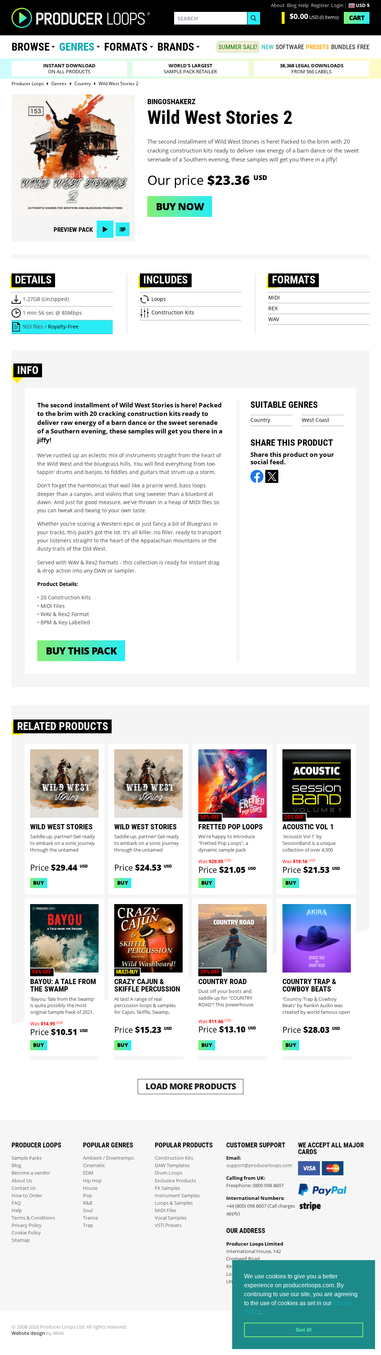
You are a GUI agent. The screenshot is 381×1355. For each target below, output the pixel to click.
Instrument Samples (177, 1195)
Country (260, 419)
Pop (87, 1195)
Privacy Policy (27, 1225)
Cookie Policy (26, 1233)
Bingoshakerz (171, 101)
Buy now (180, 206)
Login (337, 5)
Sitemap (21, 1240)
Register (320, 5)
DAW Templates (172, 1165)
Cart (356, 17)
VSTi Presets (168, 1225)
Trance (90, 1218)
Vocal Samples (170, 1218)
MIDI (274, 297)
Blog (292, 5)
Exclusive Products (175, 1181)
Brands (175, 47)
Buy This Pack (81, 650)
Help (303, 5)
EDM (88, 1173)
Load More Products (190, 1086)
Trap (88, 1225)
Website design (28, 1333)
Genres (77, 47)
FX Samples (167, 1188)
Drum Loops (168, 1173)
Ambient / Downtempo (108, 1158)
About (278, 5)
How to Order (27, 1195)
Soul (88, 1210)
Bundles (343, 47)
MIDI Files (165, 1210)
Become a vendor (31, 1173)
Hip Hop (92, 1181)
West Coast (315, 419)
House (90, 1188)
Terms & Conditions (33, 1218)
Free (363, 47)
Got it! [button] (304, 1330)
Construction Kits (174, 1158)
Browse (30, 47)
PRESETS (317, 47)
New (267, 47)
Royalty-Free (63, 326)
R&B (87, 1203)
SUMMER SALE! (237, 47)
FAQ (16, 1203)
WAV (273, 319)
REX (273, 308)
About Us (22, 1181)
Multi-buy (127, 971)
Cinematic (94, 1165)
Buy (38, 882)
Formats (126, 47)
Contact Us (24, 1188)
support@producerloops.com (259, 1165)
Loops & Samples (174, 1203)
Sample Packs (27, 1158)
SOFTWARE (290, 47)
